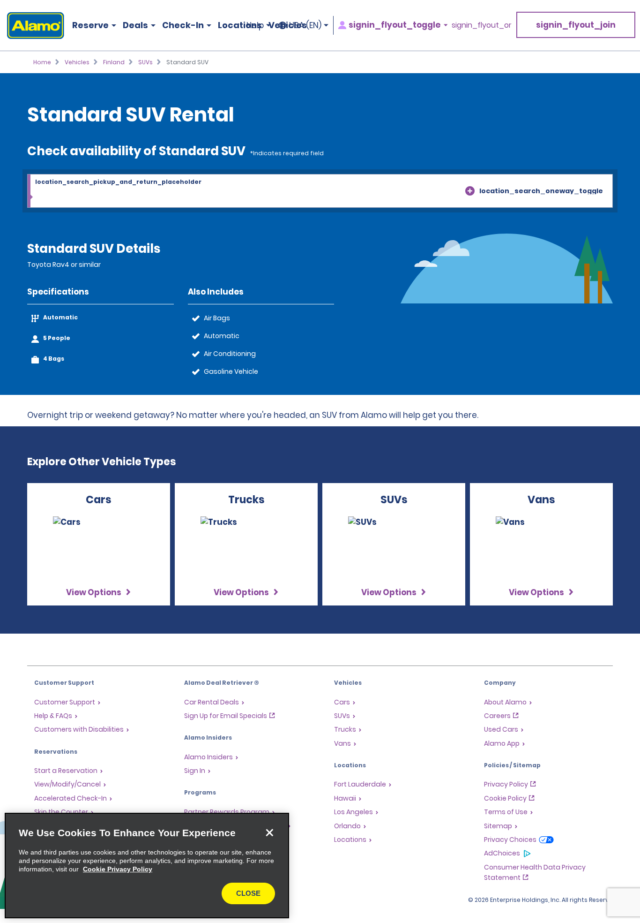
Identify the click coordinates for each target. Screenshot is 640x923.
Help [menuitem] (255, 25)
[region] (147, 865)
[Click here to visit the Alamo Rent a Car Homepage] (32, 25)
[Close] (269, 832)
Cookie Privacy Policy (117, 869)
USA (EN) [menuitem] (305, 25)
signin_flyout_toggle (394, 25)
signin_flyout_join (576, 24)
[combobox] (320, 191)
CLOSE (248, 893)
